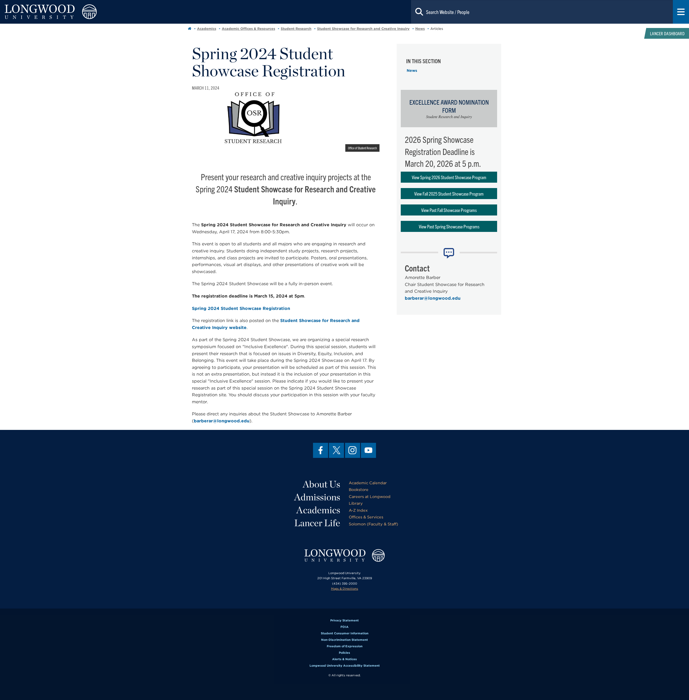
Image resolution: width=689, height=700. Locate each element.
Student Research (296, 29)
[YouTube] (368, 450)
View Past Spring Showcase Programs (449, 226)
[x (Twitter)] (336, 450)
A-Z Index (358, 510)
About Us (321, 484)
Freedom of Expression (345, 646)
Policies (344, 653)
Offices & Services (366, 517)
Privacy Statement (344, 620)
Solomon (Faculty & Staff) (373, 524)
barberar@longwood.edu (221, 420)
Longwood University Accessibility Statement (345, 665)
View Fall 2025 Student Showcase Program (449, 193)
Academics (206, 29)
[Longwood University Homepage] (138, 12)
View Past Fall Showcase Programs (449, 210)
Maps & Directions (344, 589)
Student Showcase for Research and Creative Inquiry (363, 29)
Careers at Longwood (370, 496)
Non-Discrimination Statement (344, 640)
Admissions (317, 497)
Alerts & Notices (344, 659)
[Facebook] (320, 450)
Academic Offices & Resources (248, 29)
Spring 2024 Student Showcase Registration (241, 308)
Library (356, 503)
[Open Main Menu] (681, 12)
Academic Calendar (368, 482)
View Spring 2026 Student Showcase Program (449, 177)
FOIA (344, 627)
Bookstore (358, 489)
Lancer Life (317, 522)
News (420, 29)
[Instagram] (352, 450)
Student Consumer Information (344, 633)
